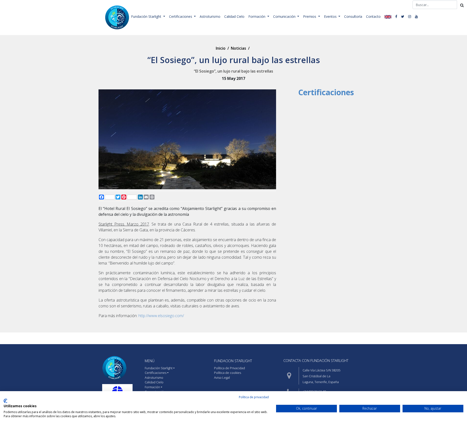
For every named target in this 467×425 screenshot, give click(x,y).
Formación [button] (257, 16)
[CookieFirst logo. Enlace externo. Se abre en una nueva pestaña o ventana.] (5, 401)
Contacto (373, 16)
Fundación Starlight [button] (146, 16)
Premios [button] (310, 16)
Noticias (238, 48)
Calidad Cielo (234, 16)
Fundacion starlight (233, 360)
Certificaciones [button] (181, 16)
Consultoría (353, 16)
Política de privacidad (254, 397)
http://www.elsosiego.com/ (161, 315)
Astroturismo (210, 16)
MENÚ (149, 360)
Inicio (220, 48)
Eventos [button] (331, 16)
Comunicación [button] (284, 16)
